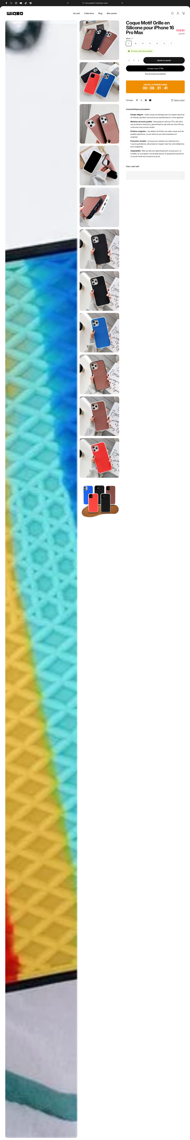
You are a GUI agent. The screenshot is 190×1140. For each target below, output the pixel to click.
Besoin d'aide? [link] (179, 100)
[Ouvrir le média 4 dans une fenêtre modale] (99, 165)
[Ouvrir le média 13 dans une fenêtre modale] (99, 500)
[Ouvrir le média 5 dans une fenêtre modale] (99, 207)
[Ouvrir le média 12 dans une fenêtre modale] (99, 458)
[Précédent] (68, 3)
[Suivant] (122, 3)
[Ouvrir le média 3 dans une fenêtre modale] (99, 124)
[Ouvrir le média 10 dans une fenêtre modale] (99, 416)
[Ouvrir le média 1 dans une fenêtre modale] (99, 40)
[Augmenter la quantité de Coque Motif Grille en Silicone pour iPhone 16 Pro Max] (139, 60)
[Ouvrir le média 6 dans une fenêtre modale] (99, 249)
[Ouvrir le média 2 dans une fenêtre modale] (99, 82)
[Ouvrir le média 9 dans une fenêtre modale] (99, 374)
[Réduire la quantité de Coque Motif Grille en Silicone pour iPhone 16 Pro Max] (128, 60)
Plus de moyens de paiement (155, 74)
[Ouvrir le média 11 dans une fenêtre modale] (41, 579)
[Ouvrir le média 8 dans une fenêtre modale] (99, 333)
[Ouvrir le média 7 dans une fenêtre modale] (99, 291)
